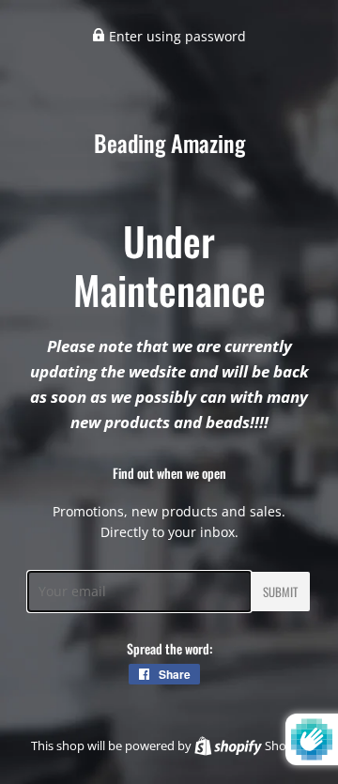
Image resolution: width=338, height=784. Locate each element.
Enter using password (175, 36)
